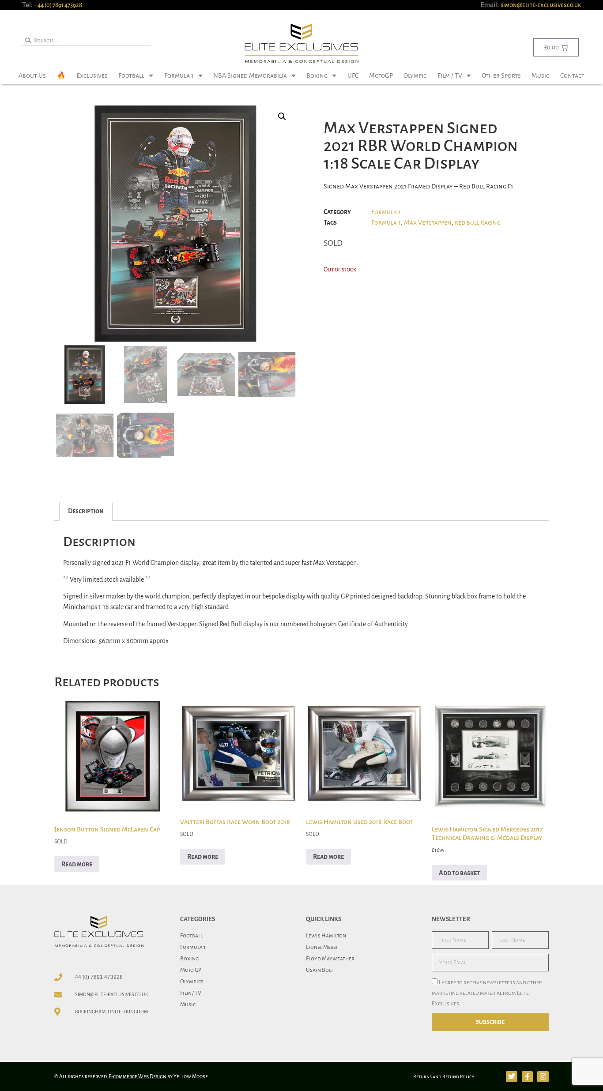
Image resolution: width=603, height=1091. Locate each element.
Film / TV (449, 75)
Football (131, 75)
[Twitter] (511, 1077)
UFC (352, 75)
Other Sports (501, 75)
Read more (76, 864)
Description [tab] (86, 511)
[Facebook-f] (527, 1077)
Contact (572, 75)
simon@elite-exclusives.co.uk (541, 5)
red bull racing (478, 222)
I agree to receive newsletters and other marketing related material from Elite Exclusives (487, 993)
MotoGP (381, 75)
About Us (32, 75)
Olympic (414, 75)
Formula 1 (179, 75)
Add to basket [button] (459, 873)
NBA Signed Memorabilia (250, 75)
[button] (282, 116)
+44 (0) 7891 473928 (58, 5)
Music (540, 75)
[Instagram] (543, 1077)
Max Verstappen (428, 222)
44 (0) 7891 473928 (99, 977)
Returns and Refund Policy (444, 1076)
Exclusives (92, 75)
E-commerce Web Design (137, 1077)
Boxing (317, 75)
